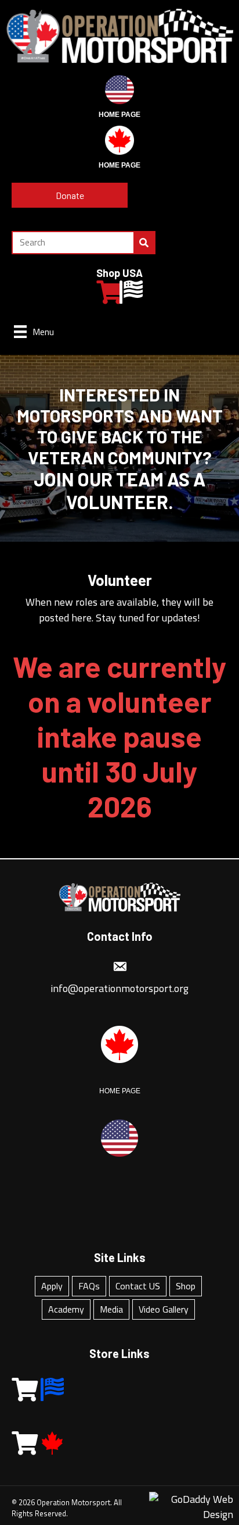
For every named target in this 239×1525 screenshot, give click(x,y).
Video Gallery (164, 1309)
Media (111, 1309)
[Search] (143, 242)
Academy (66, 1309)
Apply (52, 1286)
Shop (185, 1286)
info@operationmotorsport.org (119, 988)
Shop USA (119, 272)
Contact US (137, 1286)
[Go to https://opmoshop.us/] (107, 292)
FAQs (89, 1286)
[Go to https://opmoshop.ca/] (23, 1443)
